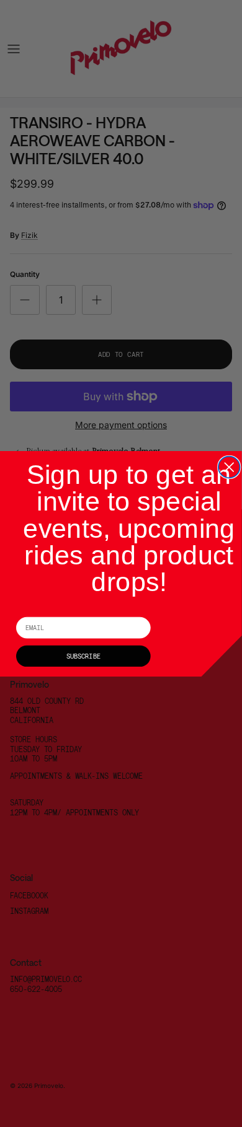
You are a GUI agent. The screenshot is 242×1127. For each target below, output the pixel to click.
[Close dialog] (229, 467)
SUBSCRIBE (83, 655)
